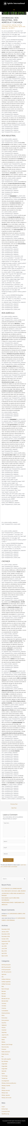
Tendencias (4, 1078)
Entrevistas (4, 1017)
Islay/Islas (4, 1032)
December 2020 (6, 929)
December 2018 (6, 934)
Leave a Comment (6, 25)
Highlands (4, 1025)
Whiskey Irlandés (6, 1085)
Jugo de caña (21, 26)
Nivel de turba (5, 1047)
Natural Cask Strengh (7, 1044)
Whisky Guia (5, 1092)
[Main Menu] (14, 10)
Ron (7, 28)
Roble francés (5, 1054)
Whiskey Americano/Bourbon (9, 1083)
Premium (4, 1049)
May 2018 (4, 951)
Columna (4, 1008)
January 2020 (5, 931)
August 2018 (5, 943)
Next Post (14, 808)
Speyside (4, 1071)
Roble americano (6, 1051)
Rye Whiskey (5, 1061)
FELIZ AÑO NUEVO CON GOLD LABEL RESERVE (14, 891)
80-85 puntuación (6, 964)
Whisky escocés (6, 1090)
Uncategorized (5, 1080)
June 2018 (4, 948)
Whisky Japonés (6, 1095)
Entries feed (5, 1109)
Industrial (15, 26)
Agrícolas (14, 25)
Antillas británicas (6, 979)
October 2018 (5, 938)
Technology (4, 1076)
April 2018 (4, 953)
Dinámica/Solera (6, 1013)
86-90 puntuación (6, 967)
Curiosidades (5, 26)
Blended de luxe (6, 998)
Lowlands (4, 1037)
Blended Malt (5, 1001)
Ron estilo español (6, 1059)
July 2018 (4, 946)
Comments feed (6, 1111)
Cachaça (19, 25)
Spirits (3, 1073)
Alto (3, 976)
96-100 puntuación (6, 972)
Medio (3, 1039)
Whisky (3, 1088)
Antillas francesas (6, 984)
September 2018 (6, 941)
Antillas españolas (6, 981)
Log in (3, 1106)
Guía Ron (4, 1022)
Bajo (3, 986)
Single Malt (4, 1063)
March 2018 (5, 955)
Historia (11, 26)
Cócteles (4, 1005)
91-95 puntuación (6, 969)
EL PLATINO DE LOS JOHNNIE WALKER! (12, 888)
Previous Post (13, 804)
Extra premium (5, 1020)
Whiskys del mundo (6, 1097)
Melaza (3, 28)
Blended (4, 991)
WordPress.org (5, 1113)
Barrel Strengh (5, 989)
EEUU (3, 1015)
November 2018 (6, 936)
